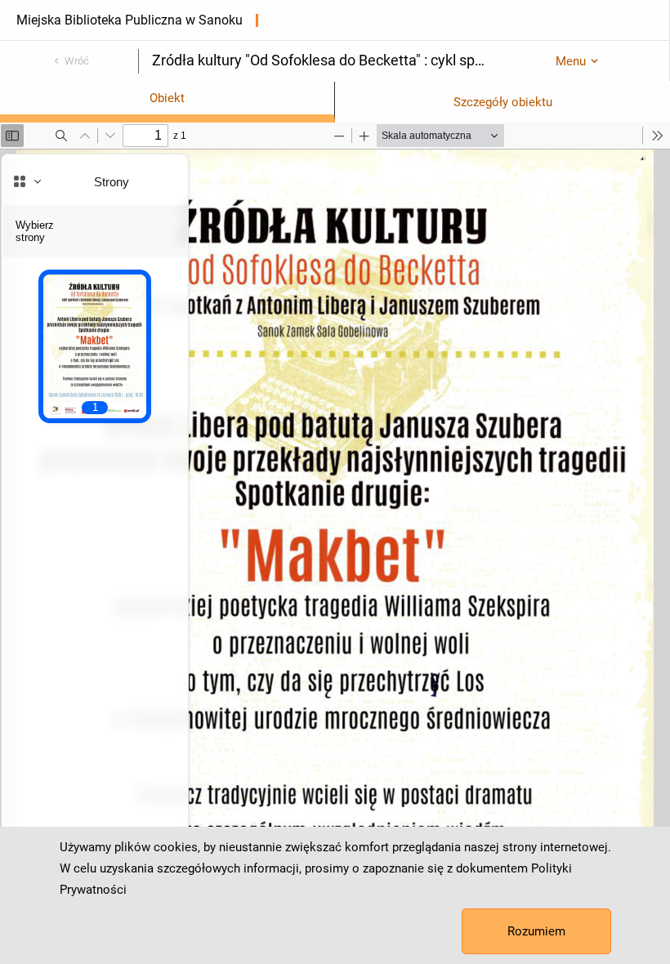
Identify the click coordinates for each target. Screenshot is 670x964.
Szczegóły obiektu (502, 102)
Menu (571, 61)
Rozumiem (536, 931)
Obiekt (167, 98)
